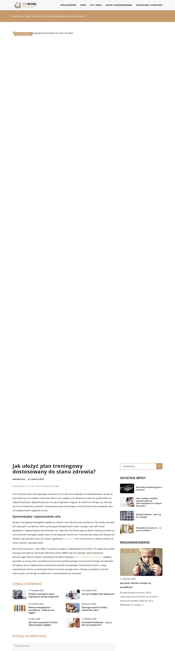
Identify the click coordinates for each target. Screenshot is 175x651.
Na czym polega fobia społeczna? (98, 594)
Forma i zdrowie (23, 34)
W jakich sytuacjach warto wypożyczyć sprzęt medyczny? (44, 595)
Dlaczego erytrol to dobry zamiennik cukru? (94, 608)
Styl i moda (96, 5)
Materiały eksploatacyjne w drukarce (149, 488)
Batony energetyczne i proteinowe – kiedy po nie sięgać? (41, 610)
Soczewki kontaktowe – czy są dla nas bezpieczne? (97, 623)
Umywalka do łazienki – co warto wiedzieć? (148, 529)
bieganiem (69, 538)
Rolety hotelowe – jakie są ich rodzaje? (148, 515)
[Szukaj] (159, 466)
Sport (83, 5)
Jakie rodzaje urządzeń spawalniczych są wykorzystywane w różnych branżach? (149, 502)
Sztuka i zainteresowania (119, 5)
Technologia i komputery (149, 5)
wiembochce (19, 479)
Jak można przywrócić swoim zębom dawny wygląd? (43, 623)
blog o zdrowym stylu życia (87, 557)
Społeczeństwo (68, 5)
